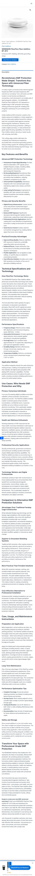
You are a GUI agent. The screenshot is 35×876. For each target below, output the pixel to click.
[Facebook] (1, 438)
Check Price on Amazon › (20, 868)
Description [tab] (5, 72)
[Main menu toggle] (31, 3)
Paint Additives (10, 41)
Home (3, 41)
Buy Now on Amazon (10, 60)
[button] (30, 10)
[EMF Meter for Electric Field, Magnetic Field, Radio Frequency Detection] (3, 867)
